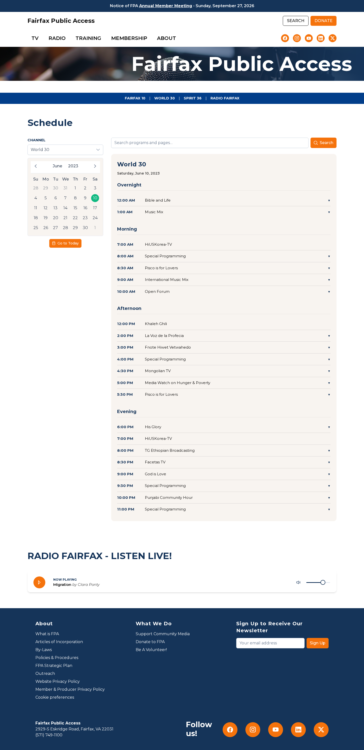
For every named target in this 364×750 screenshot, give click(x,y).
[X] (333, 38)
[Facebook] (285, 38)
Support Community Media (163, 633)
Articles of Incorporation (59, 641)
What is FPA (47, 633)
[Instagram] (297, 38)
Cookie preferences (54, 697)
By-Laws (43, 649)
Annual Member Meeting (165, 5)
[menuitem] (35, 38)
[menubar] (103, 38)
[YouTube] (309, 38)
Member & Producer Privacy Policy (70, 689)
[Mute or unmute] (298, 582)
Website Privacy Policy (57, 681)
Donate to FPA (150, 641)
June (57, 166)
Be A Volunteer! (151, 649)
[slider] (322, 582)
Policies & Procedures (56, 657)
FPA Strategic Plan (53, 665)
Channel (36, 140)
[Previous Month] (36, 166)
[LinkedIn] (321, 38)
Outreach (45, 673)
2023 (73, 166)
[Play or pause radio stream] (39, 582)
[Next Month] (95, 166)
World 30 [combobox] (40, 149)
